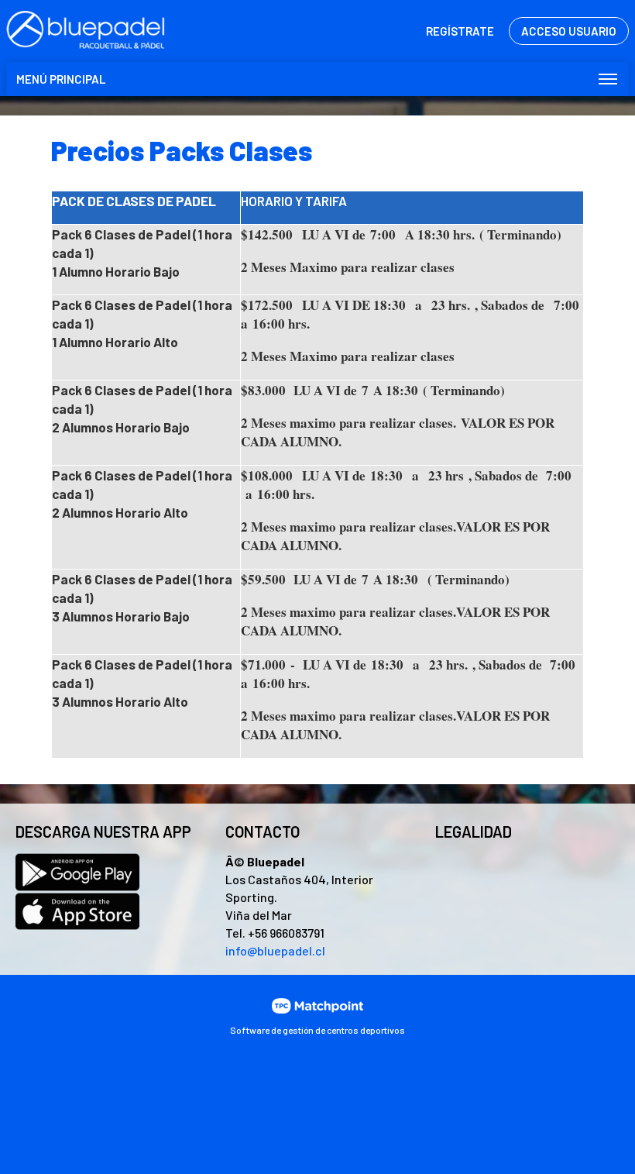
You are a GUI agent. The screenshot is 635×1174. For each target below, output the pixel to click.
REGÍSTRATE (460, 31)
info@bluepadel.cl (275, 950)
